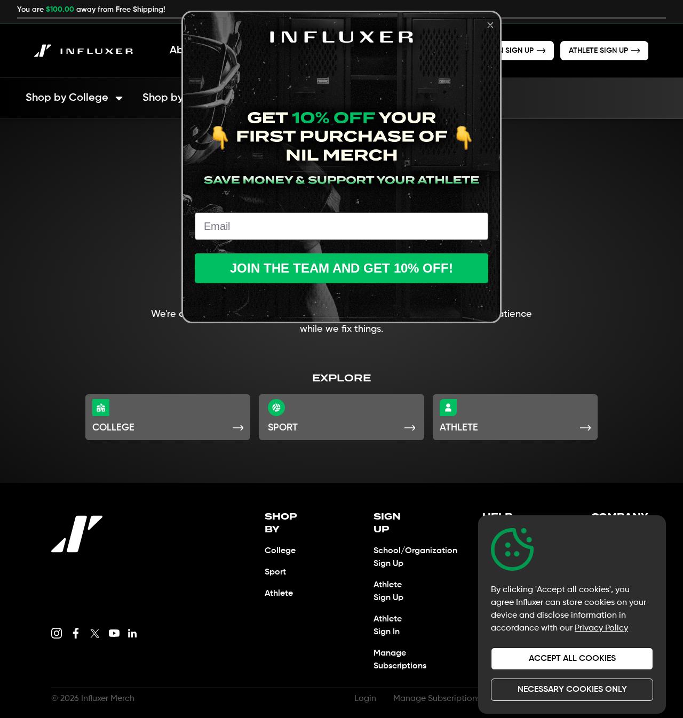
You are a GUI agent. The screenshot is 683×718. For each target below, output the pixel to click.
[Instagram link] (56, 633)
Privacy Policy (601, 628)
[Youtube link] (114, 633)
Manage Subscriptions (437, 699)
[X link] (95, 633)
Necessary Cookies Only (572, 689)
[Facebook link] (75, 633)
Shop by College (67, 98)
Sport (275, 572)
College (280, 551)
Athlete (279, 593)
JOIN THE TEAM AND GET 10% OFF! (341, 268)
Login (365, 699)
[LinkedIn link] (132, 633)
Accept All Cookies (572, 659)
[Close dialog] (490, 25)
